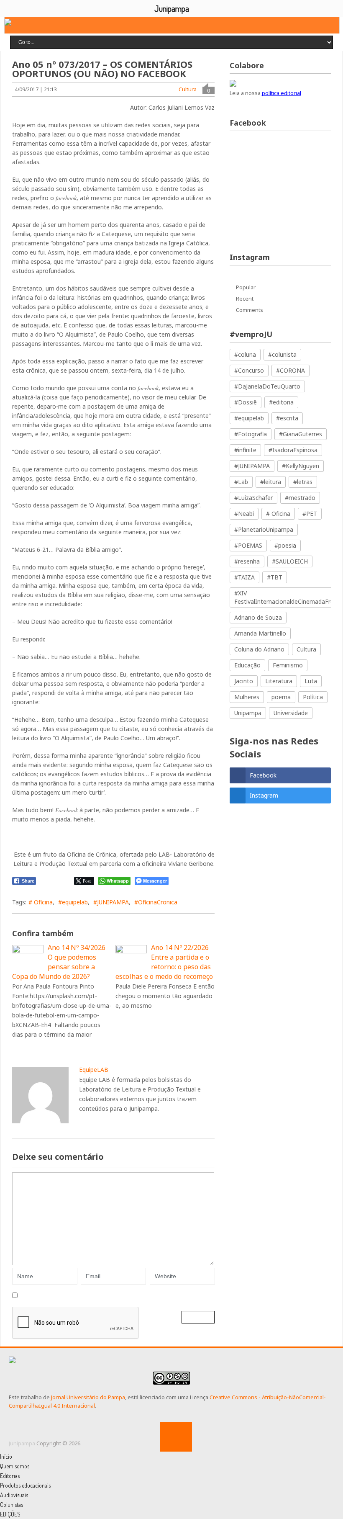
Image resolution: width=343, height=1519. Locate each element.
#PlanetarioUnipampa (263, 529)
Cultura (188, 89)
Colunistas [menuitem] (11, 1504)
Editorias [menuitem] (10, 1475)
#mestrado (300, 498)
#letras (302, 482)
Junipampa (22, 1443)
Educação (247, 665)
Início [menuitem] (6, 1456)
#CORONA (290, 370)
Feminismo (288, 665)
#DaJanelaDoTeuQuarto (267, 386)
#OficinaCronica (155, 902)
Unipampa (247, 713)
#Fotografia (250, 434)
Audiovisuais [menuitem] (14, 1494)
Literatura (278, 681)
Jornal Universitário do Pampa (88, 1397)
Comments (249, 310)
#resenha (247, 561)
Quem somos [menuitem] (14, 1466)
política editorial (281, 93)
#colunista (282, 354)
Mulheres (246, 697)
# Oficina (40, 902)
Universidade (291, 713)
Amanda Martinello (260, 633)
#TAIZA (244, 577)
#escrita (287, 418)
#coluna (245, 354)
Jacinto (243, 681)
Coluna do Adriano (259, 649)
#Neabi (244, 513)
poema (281, 697)
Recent (244, 298)
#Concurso (249, 370)
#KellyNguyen (300, 466)
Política (313, 697)
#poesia (285, 545)
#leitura (270, 482)
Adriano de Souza (258, 617)
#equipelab (73, 902)
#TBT (274, 577)
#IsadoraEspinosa (293, 450)
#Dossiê (245, 402)
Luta (311, 681)
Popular (246, 287)
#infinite (245, 450)
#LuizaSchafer (253, 498)
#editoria (281, 402)
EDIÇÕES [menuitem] (10, 1514)
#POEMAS (248, 545)
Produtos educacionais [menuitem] (25, 1485)
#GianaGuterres (300, 434)
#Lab (241, 482)
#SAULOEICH (290, 561)
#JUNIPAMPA (111, 902)
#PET (309, 513)
